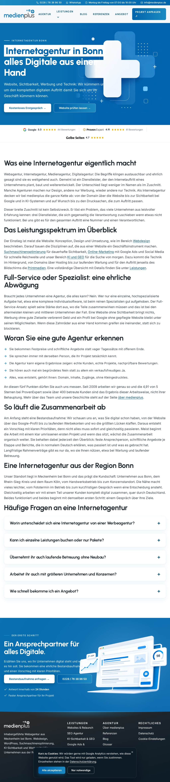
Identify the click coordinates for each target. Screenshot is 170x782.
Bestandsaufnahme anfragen (27, 679)
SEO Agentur (75, 733)
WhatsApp (75, 3)
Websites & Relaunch (80, 727)
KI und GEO (75, 257)
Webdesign (141, 241)
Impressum (145, 727)
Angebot (121, 14)
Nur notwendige (80, 770)
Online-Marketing (101, 252)
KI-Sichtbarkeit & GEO (81, 738)
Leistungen (138, 268)
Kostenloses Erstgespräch (26, 108)
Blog (83, 14)
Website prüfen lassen (73, 108)
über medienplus (130, 397)
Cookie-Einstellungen (151, 738)
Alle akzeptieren (52, 770)
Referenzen (101, 14)
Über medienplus (113, 727)
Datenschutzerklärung (83, 761)
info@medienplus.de (155, 3)
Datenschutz (146, 733)
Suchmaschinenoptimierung (25, 252)
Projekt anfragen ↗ (148, 14)
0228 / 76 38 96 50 (50, 3)
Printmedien (37, 268)
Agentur (44, 14)
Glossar (107, 744)
